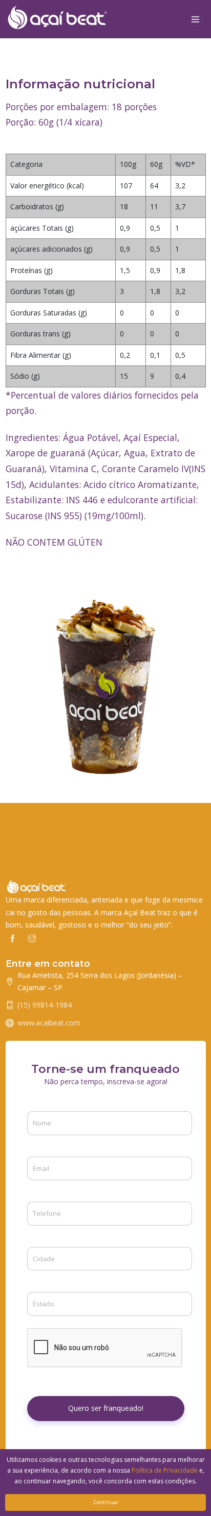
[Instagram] (32, 937)
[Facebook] (12, 937)
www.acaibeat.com (48, 1023)
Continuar (105, 1502)
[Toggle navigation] (195, 19)
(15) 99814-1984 (44, 1005)
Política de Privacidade (165, 1470)
